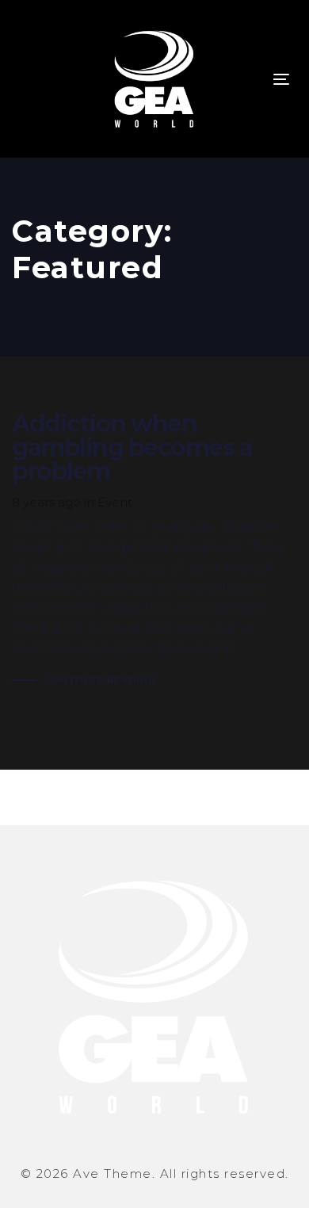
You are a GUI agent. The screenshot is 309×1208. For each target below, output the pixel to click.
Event (114, 502)
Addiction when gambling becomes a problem (154, 551)
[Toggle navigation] (281, 79)
